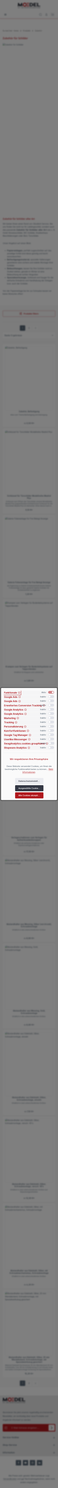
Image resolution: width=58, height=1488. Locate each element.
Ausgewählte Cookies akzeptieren (30, 788)
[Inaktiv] (51, 696)
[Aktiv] (51, 692)
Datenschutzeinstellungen (30, 781)
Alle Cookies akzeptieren (30, 795)
